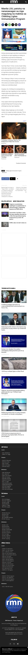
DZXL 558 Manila (6, 453)
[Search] (26, 2)
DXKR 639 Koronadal (7, 483)
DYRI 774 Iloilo (5, 463)
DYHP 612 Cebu (5, 462)
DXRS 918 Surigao (6, 487)
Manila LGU (4, 172)
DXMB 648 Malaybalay (7, 484)
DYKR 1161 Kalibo (6, 465)
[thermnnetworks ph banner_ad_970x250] (14, 47)
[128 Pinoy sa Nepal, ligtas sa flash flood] (14, 363)
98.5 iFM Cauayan (6, 507)
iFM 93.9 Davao (5, 526)
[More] (17, 178)
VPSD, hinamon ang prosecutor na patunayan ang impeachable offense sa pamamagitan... (12, 434)
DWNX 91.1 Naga (6, 505)
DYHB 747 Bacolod (6, 460)
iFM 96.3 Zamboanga (7, 529)
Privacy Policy (7, 652)
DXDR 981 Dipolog (6, 478)
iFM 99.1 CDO (5, 525)
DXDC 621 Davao (6, 477)
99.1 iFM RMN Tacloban (7, 517)
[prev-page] (2, 230)
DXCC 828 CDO (5, 474)
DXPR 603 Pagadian (6, 486)
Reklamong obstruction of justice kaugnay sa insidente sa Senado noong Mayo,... (13, 413)
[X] (6, 24)
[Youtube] (17, 643)
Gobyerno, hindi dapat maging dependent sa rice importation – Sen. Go (21, 190)
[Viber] (19, 24)
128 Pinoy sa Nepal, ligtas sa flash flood (12, 371)
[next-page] (5, 230)
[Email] (12, 24)
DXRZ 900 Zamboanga (7, 489)
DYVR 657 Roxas (6, 466)
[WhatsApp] (9, 24)
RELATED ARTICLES (6, 201)
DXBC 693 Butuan (6, 472)
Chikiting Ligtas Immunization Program (13, 170)
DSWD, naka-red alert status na (17, 222)
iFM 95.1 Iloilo (5, 516)
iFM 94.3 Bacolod (6, 513)
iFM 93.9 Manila (5, 504)
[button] (2, 2)
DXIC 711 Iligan (5, 481)
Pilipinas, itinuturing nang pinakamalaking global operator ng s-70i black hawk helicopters (13, 392)
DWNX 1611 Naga (6, 454)
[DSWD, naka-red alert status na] (5, 224)
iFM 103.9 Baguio (6, 499)
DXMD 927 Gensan (6, 480)
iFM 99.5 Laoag (5, 502)
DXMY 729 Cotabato (6, 475)
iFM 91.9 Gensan (6, 528)
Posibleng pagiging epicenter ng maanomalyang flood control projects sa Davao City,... (12, 306)
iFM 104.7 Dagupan (6, 501)
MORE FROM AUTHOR (18, 201)
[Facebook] (2, 24)
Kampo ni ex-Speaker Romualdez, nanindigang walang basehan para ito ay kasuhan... (12, 350)
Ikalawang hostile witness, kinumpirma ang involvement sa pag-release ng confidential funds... (13, 328)
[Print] (16, 24)
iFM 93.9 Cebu (5, 514)
